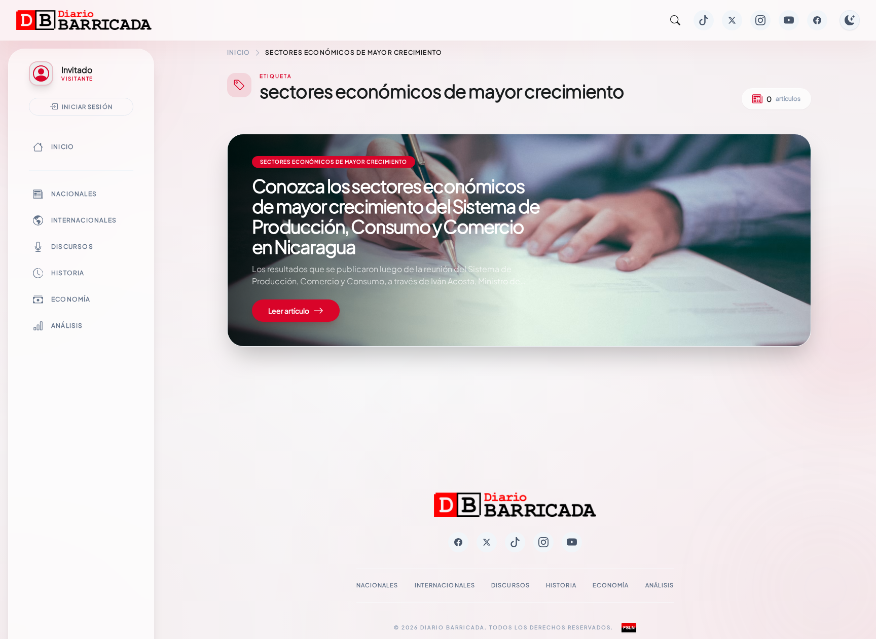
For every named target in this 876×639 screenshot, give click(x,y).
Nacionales (74, 194)
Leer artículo (288, 310)
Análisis (67, 325)
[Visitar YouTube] (789, 20)
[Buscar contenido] (675, 20)
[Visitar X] (732, 20)
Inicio (62, 147)
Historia (68, 273)
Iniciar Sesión (87, 106)
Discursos (72, 246)
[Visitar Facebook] (817, 20)
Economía (71, 299)
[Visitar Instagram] (760, 20)
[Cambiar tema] (850, 20)
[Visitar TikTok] (704, 20)
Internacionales (84, 220)
